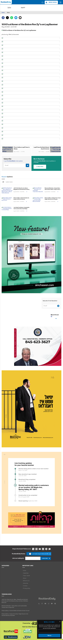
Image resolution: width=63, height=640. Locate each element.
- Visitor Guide (26, 575)
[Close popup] (60, 621)
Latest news (9, 182)
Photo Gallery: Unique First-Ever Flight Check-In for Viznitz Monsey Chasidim (53, 199)
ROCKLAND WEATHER (25, 7)
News (8, 12)
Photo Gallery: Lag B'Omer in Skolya (22, 148)
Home (3, 12)
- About (24, 578)
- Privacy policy (26, 588)
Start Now (40, 166)
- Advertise (25, 583)
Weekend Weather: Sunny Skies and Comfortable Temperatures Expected (53, 189)
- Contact (24, 585)
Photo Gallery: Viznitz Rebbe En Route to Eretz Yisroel (15, 610)
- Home (24, 570)
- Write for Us (25, 580)
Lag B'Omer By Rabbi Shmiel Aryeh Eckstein (41, 148)
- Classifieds (25, 573)
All (3, 182)
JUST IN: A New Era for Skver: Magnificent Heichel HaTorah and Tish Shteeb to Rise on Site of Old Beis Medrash (15, 601)
